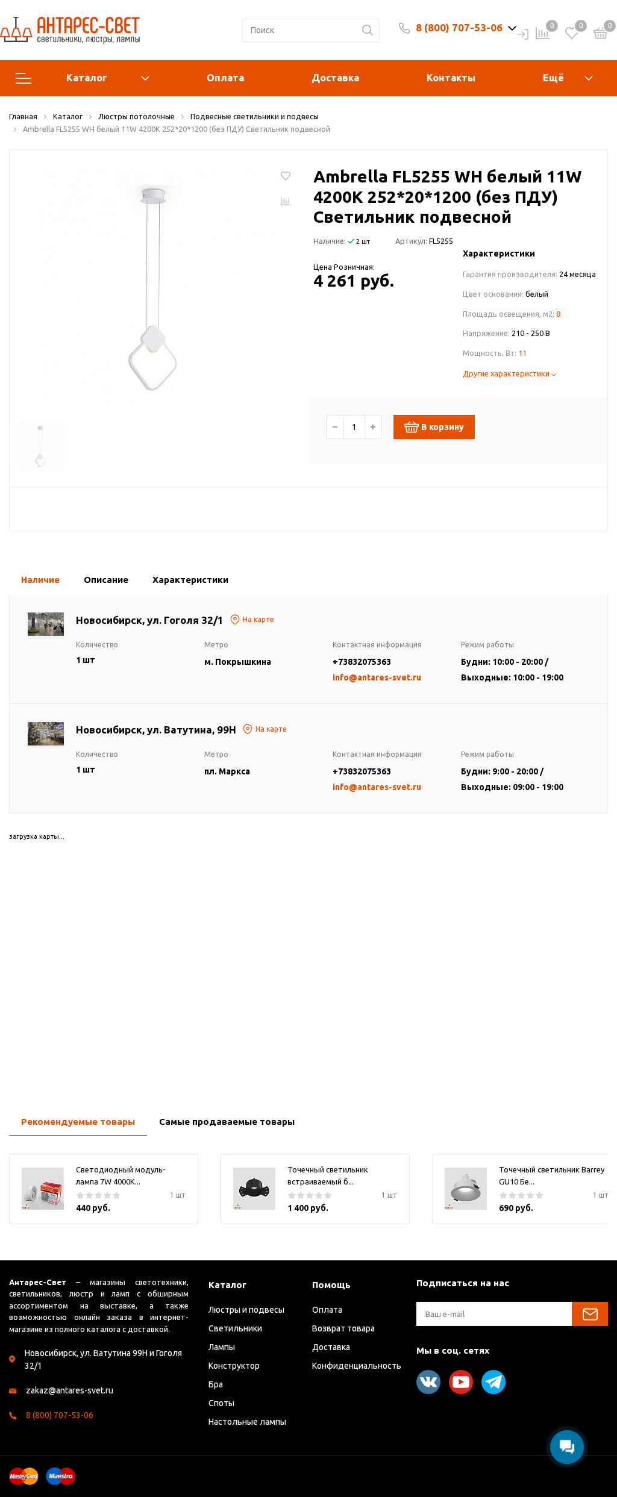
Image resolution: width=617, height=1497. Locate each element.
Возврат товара (343, 1328)
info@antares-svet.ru (377, 677)
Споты (221, 1403)
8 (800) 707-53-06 (459, 27)
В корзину (442, 427)
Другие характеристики (507, 373)
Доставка (335, 77)
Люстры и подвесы (246, 1310)
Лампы (221, 1347)
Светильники (235, 1328)
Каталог (86, 77)
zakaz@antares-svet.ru (69, 1390)
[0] (601, 35)
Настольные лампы (247, 1422)
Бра (215, 1384)
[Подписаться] (590, 1314)
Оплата (225, 77)
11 (522, 353)
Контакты (451, 77)
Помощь (331, 1285)
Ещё (553, 77)
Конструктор (234, 1366)
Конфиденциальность (356, 1366)
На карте (258, 619)
